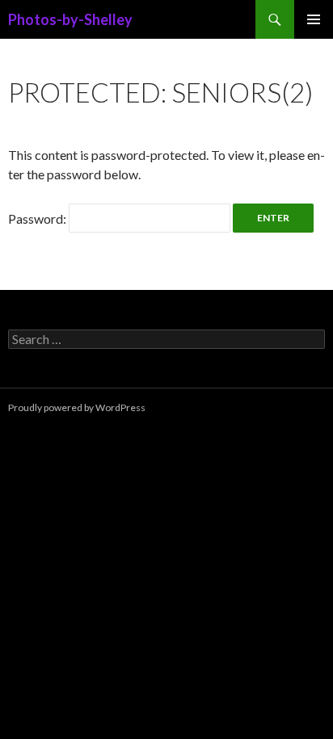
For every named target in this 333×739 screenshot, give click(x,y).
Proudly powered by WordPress (76, 407)
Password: (38, 218)
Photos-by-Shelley (70, 19)
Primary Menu (313, 19)
